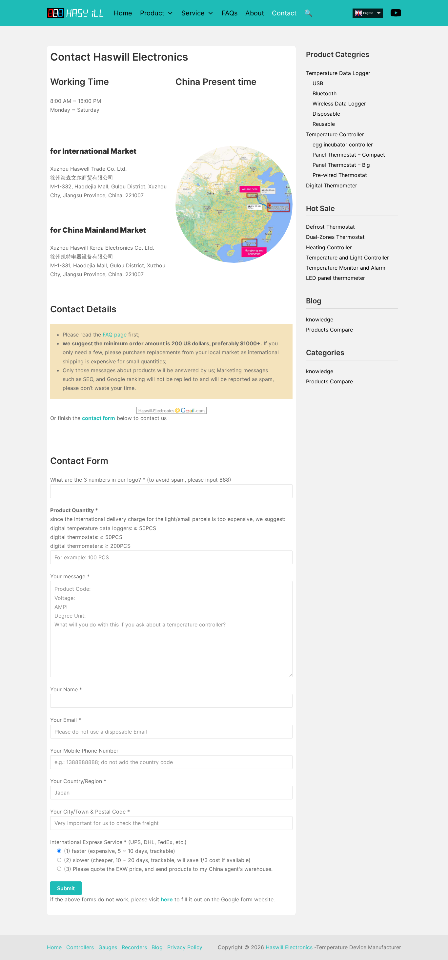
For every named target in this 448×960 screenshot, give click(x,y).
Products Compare (329, 329)
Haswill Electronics (289, 947)
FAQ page (115, 334)
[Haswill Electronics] (76, 13)
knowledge (319, 319)
